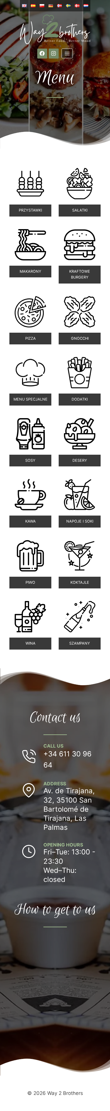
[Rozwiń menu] (67, 53)
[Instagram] (54, 54)
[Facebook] (42, 54)
